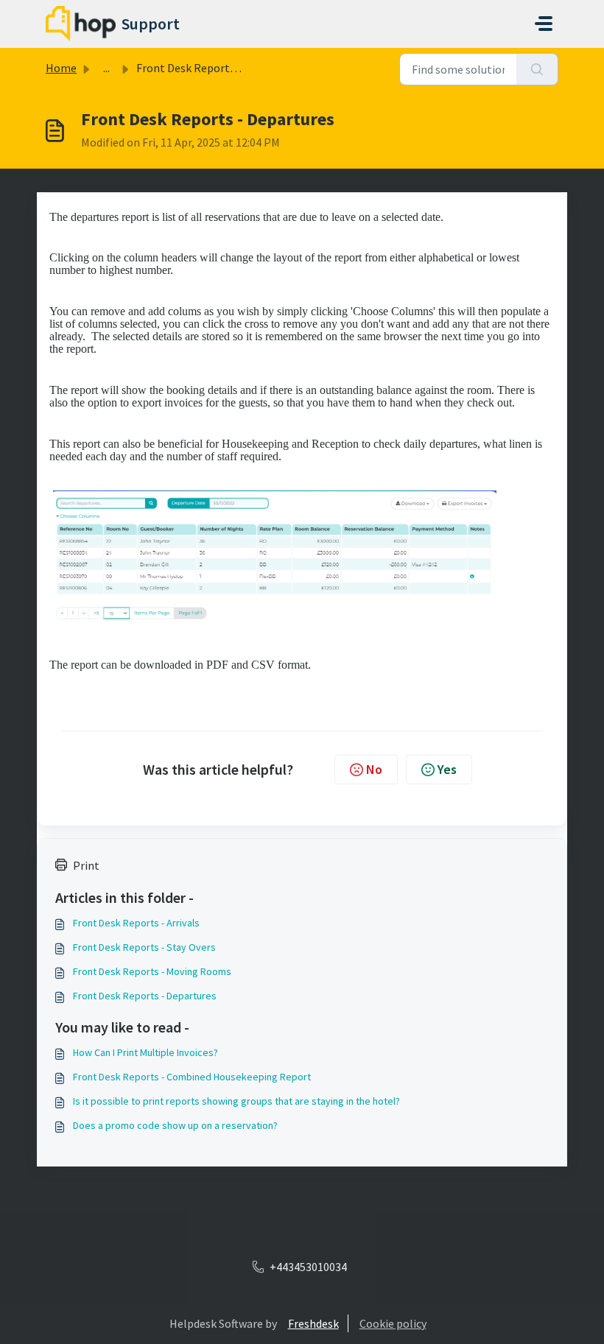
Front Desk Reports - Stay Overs (144, 947)
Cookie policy (392, 1323)
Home (61, 67)
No (374, 769)
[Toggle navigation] (543, 23)
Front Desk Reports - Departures (145, 995)
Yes (447, 769)
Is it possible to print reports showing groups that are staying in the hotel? (236, 1101)
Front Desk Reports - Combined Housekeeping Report (192, 1076)
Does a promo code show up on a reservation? (175, 1125)
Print (86, 865)
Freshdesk (313, 1323)
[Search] (537, 69)
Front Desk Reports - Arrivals (136, 922)
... (106, 67)
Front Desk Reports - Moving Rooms (152, 971)
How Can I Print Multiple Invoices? (145, 1052)
